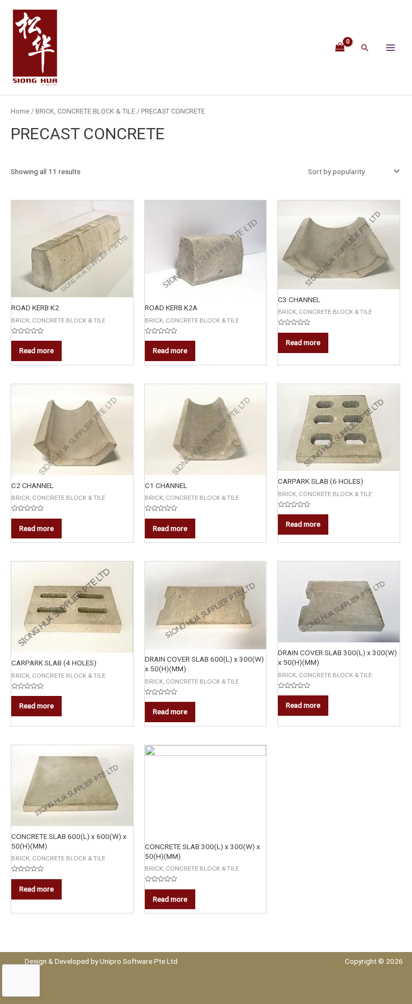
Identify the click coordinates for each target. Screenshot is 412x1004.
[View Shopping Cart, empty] (340, 47)
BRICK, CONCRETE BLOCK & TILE (85, 111)
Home (20, 111)
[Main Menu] (390, 47)
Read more (36, 350)
